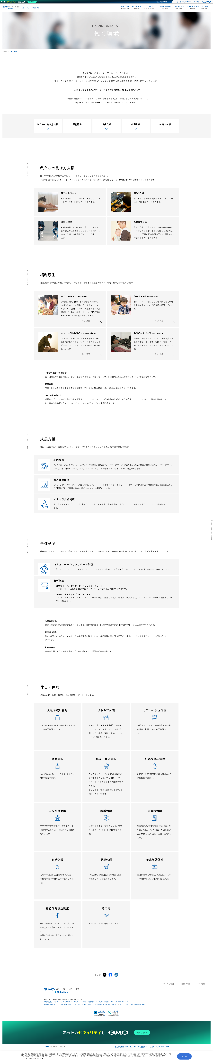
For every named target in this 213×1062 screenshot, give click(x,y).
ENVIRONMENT (165, 7)
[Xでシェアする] (104, 975)
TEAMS (149, 7)
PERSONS (136, 7)
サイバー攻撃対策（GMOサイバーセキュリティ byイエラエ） (74, 1004)
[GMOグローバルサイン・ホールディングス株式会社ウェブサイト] (61, 992)
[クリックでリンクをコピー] (116, 975)
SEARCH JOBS (192, 7)
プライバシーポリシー (33, 1058)
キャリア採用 (168, 984)
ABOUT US (178, 7)
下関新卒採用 (186, 984)
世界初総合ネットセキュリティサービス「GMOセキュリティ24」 (62, 1002)
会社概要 (201, 984)
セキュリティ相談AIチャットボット (121, 1002)
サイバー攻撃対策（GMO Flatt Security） (105, 1004)
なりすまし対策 (124, 1004)
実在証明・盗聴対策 (49, 1004)
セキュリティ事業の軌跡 (137, 1004)
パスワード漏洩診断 (88, 1002)
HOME (4, 51)
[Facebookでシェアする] (110, 975)
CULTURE (125, 7)
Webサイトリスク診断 (102, 1002)
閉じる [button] (184, 1056)
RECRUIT (205, 7)
